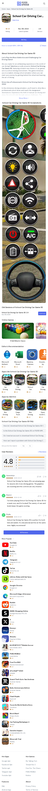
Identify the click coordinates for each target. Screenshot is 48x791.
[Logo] (23, 3)
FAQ (3, 786)
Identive (16, 20)
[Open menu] (3, 3)
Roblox (28, 775)
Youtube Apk (6, 775)
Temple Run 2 (31, 765)
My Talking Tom (31, 761)
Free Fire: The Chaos (33, 768)
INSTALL (24, 40)
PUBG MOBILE (31, 772)
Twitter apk (6, 768)
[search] (44, 4)
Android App (6, 790)
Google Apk (6, 761)
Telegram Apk (7, 772)
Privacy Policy (31, 786)
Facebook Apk (7, 765)
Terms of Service (32, 790)
